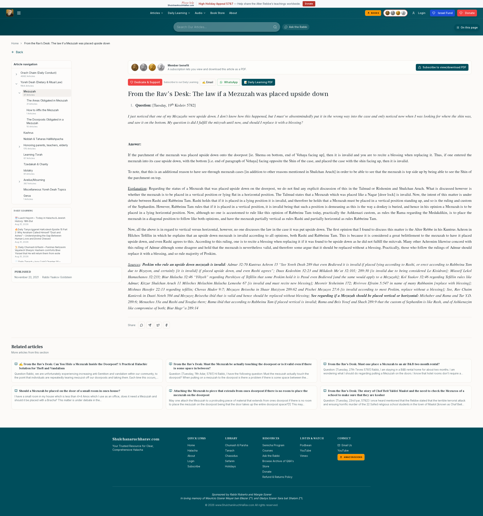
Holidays (230, 466)
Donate (309, 3)
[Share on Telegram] (149, 325)
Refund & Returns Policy (277, 476)
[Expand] (16, 74)
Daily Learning (177, 13)
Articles (155, 13)
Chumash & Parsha (236, 445)
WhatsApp (231, 82)
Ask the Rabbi (271, 455)
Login (191, 461)
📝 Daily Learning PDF (258, 82)
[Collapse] (16, 84)
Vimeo (304, 455)
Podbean (305, 445)
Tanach (229, 450)
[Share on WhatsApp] (141, 325)
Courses (267, 450)
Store (265, 466)
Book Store (217, 13)
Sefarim (230, 461)
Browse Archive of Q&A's (278, 461)
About (233, 13)
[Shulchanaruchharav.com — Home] (10, 13)
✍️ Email (207, 82)
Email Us (347, 445)
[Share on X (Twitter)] (158, 325)
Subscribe (194, 466)
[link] (67, 43)
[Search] (275, 27)
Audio (198, 13)
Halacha (193, 450)
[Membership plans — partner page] (395, 13)
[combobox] (227, 27)
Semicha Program (273, 445)
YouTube (305, 450)
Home (15, 43)
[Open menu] (19, 13)
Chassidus (231, 455)
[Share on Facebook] (166, 325)
